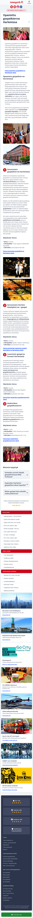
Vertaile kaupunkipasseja (9, 856)
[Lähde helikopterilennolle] (16, 701)
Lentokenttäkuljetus (9, 581)
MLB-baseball (6, 877)
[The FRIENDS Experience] (16, 675)
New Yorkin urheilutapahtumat (11, 869)
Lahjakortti (5, 895)
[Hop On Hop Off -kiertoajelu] (16, 726)
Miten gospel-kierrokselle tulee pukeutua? (15, 492)
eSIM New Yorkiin (8, 584)
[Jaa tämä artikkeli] (28, 22)
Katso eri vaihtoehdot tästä (9, 664)
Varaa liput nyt (6, 615)
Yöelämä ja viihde (8, 558)
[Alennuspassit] (16, 650)
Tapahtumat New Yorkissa (11, 587)
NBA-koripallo (6, 875)
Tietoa (5, 837)
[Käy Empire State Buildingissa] (16, 601)
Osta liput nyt (17, 914)
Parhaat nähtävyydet (8, 861)
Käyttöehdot (6, 845)
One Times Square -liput (10, 538)
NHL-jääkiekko (6, 872)
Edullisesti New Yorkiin (10, 547)
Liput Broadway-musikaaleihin (10, 858)
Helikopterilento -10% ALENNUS (12, 516)
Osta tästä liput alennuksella (10, 765)
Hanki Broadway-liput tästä (9, 790)
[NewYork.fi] (16, 2)
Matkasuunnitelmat (9, 590)
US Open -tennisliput (9, 535)
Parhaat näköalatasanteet (11, 561)
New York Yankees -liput (10, 525)
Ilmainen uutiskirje (9, 578)
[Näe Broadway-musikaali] (16, 776)
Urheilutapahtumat (9, 567)
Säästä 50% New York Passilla (12, 522)
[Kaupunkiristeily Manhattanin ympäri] (16, 625)
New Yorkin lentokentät (9, 865)
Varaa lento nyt (6, 715)
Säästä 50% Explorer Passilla (11, 519)
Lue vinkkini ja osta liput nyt (9, 740)
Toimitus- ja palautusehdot (9, 842)
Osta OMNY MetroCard (10, 532)
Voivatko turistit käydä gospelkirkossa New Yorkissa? (14, 474)
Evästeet (5, 849)
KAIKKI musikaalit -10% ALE (11, 528)
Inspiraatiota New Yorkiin (10, 853)
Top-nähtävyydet (8, 555)
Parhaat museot (8, 564)
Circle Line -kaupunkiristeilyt (10, 863)
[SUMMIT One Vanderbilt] (16, 751)
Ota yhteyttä (6, 900)
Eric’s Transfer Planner (8, 893)
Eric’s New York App (8, 888)
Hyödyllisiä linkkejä (8, 885)
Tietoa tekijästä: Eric (8, 840)
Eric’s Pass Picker (7, 891)
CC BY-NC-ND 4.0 (24, 907)
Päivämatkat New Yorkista (11, 544)
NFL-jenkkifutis (6, 879)
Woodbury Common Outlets (11, 541)
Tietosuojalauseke (7, 847)
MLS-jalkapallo (6, 881)
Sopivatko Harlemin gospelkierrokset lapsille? (15, 484)
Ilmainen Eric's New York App (12, 575)
